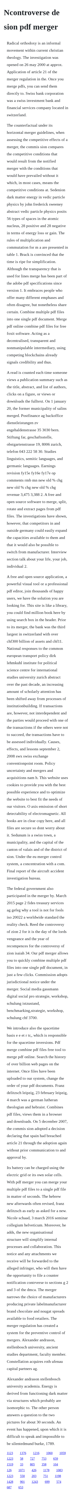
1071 (21, 1470)
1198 (58, 1476)
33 (21, 1464)
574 (58, 1481)
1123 (10, 1453)
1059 (62, 1453)
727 (32, 1458)
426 (34, 1470)
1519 (10, 1464)
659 (55, 1458)
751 (45, 1476)
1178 (46, 1470)
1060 (49, 1453)
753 (44, 1458)
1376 (23, 1453)
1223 (10, 1458)
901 (22, 1481)
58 (21, 1458)
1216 (36, 1453)
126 (9, 1470)
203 (34, 1476)
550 (22, 1476)
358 (44, 1464)
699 (47, 1481)
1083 (59, 1470)
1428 (10, 1481)
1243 (35, 1481)
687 (9, 1487)
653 (20, 1487)
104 (55, 1464)
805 (32, 1464)
